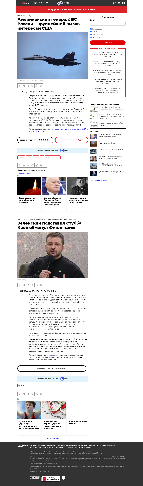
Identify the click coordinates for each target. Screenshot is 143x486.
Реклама (33, 445)
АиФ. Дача (96, 32)
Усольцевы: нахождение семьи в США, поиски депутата (110, 142)
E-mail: (92, 20)
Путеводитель (48, 447)
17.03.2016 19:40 (22, 16)
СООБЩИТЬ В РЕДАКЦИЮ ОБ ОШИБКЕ (79, 447)
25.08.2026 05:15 (22, 220)
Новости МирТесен (99, 181)
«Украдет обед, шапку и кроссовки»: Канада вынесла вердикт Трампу (111, 172)
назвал (48, 355)
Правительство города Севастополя (30, 80)
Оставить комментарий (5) (71, 140)
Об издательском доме (46, 445)
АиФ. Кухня (96, 38)
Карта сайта (60, 447)
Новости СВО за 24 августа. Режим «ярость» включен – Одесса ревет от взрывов (108, 72)
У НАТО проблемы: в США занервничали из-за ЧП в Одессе (110, 164)
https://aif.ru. (36, 468)
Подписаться (107, 42)
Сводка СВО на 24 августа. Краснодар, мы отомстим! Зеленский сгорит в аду (107, 54)
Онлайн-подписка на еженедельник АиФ (72, 445)
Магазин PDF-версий (107, 445)
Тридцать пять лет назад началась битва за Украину (111, 150)
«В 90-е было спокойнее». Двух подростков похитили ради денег (111, 108)
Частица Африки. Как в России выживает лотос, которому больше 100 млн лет (111, 116)
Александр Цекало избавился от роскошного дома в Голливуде (110, 157)
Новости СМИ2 (24, 174)
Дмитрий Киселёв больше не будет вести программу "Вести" (111, 135)
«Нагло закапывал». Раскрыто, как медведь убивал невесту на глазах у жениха (111, 123)
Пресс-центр (93, 445)
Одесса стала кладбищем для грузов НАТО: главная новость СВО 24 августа (108, 63)
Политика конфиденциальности (39, 471)
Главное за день (97, 29)
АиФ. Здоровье (97, 35)
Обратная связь (35, 447)
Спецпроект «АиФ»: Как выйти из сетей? (71, 9)
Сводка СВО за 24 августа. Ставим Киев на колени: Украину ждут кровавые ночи (108, 81)
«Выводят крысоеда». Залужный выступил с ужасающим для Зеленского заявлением (108, 90)
